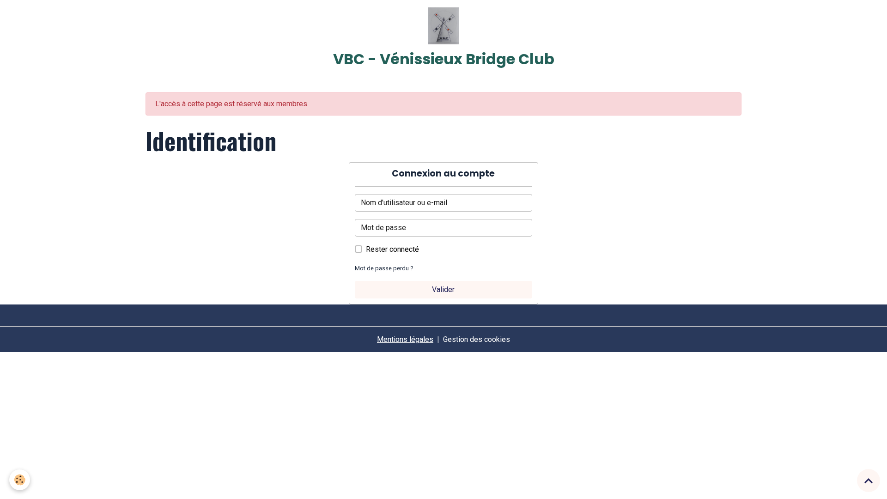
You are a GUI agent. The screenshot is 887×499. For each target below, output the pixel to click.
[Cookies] (19, 479)
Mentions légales (405, 339)
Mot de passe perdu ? (384, 268)
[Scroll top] (868, 480)
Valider (443, 289)
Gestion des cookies (476, 339)
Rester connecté (392, 249)
